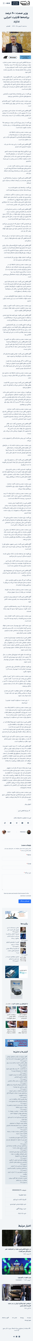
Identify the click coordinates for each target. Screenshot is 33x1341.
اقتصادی (8, 26)
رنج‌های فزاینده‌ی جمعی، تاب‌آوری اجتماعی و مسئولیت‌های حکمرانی (18, 1161)
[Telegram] (6, 3)
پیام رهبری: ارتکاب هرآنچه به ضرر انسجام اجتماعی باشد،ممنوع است (18, 1100)
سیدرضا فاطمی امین (24, 811)
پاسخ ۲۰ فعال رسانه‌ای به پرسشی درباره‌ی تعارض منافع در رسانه (12, 936)
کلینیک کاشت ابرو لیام (19, 1199)
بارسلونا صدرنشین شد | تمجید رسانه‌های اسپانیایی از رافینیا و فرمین (17, 1167)
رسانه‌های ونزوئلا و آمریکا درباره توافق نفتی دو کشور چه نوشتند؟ (17, 1086)
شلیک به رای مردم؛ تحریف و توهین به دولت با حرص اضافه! (17, 1106)
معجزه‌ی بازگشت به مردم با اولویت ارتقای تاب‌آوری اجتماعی (18, 1076)
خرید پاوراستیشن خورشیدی (18, 1204)
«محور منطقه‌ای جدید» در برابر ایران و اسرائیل (12, 958)
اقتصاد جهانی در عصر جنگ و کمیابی (17, 1081)
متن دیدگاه (27, 873)
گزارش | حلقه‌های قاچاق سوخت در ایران (12, 943)
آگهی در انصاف (5, 1318)
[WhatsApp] (11, 823)
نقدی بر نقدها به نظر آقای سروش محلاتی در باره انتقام (18, 1179)
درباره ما (29, 1318)
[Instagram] (7, 3)
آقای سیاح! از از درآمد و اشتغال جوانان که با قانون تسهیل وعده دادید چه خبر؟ (16, 1058)
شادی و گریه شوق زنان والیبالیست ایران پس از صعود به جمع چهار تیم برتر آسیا (16, 1140)
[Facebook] (28, 823)
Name (28, 855)
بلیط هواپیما (22, 1195)
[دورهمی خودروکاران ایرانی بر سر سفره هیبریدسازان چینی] (16, 1292)
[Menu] (4, 3)
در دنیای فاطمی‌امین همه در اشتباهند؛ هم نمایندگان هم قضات (18, 1250)
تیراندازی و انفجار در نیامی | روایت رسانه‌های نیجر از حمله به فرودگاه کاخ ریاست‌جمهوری (17, 1093)
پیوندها (22, 1318)
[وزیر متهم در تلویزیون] (16, 1266)
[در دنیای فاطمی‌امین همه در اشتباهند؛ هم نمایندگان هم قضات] (16, 1238)
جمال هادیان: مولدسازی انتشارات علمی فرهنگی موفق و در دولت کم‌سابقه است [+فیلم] (18, 1154)
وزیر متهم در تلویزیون (24, 1277)
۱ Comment (19, 1280)
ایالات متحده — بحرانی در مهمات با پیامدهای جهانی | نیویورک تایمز (17, 1112)
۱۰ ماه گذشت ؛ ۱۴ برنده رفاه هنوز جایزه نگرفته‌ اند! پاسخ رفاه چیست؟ (16, 1070)
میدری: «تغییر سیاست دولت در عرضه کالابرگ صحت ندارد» (17, 1133)
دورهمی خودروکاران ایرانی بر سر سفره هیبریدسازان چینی (19, 1304)
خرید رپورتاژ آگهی (21, 1209)
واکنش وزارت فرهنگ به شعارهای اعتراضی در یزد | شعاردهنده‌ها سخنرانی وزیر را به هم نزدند (16, 1125)
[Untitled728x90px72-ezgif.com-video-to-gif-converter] (16, 57)
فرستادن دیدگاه (24, 901)
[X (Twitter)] (9, 3)
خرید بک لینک (22, 1213)
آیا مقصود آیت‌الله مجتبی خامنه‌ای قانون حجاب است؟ (12, 951)
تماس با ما (14, 1318)
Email (29, 864)
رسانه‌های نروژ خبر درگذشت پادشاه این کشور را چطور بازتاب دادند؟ (16, 1147)
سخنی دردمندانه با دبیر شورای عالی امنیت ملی (13, 929)
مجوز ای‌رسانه (28, 1320)
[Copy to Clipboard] (5, 823)
